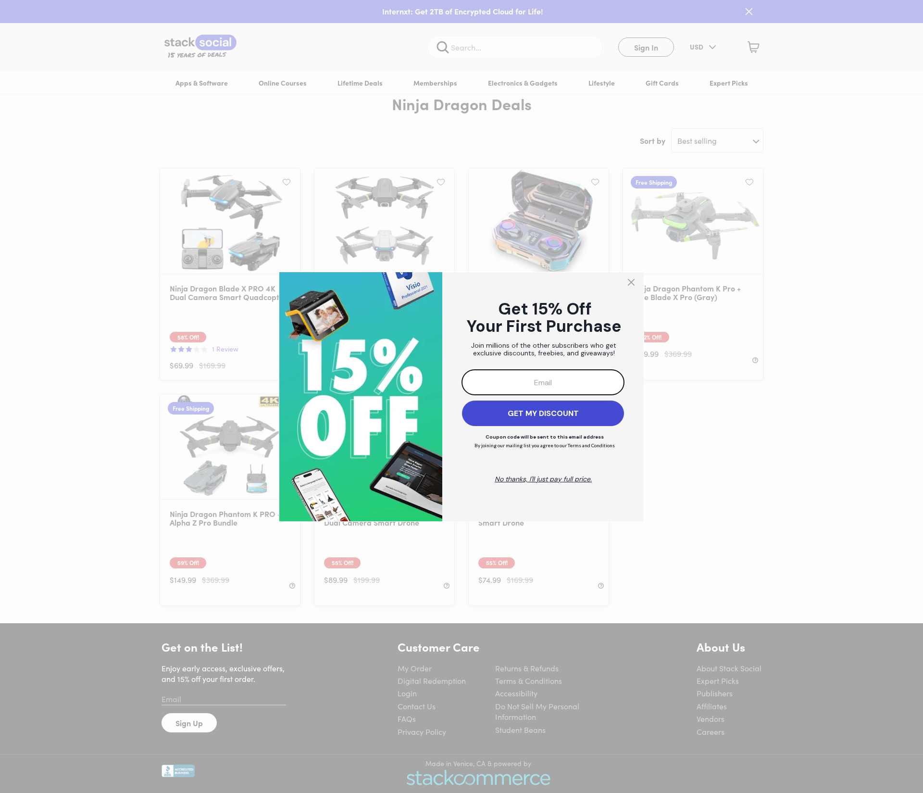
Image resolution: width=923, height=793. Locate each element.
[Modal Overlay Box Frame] (461, 397)
